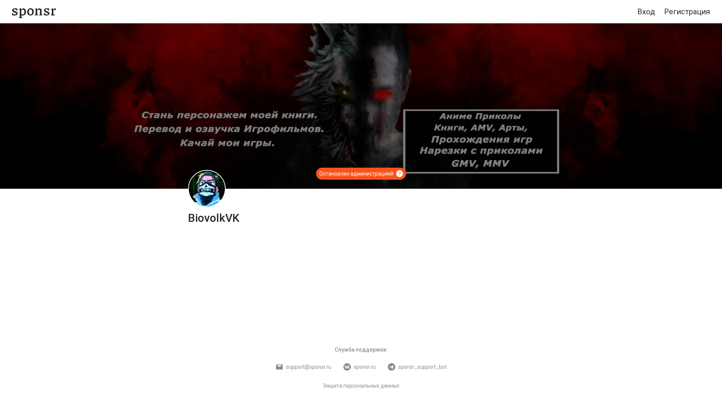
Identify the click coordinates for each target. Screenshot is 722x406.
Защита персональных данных (361, 386)
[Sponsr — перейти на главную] (34, 12)
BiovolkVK (214, 217)
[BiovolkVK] (207, 189)
